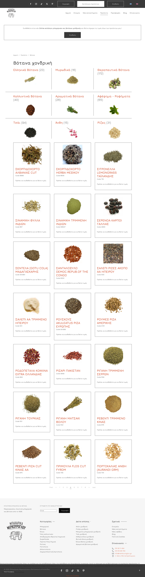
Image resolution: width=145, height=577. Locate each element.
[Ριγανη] (113, 356)
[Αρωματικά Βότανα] (72, 110)
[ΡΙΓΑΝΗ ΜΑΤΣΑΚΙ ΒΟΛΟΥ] (72, 403)
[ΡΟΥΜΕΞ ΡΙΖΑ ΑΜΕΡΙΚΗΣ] (113, 304)
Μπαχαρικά (44, 526)
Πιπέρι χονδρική (82, 529)
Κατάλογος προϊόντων (90, 4)
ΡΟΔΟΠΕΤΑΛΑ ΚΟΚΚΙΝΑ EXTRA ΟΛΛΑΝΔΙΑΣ (31, 372)
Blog (125, 13)
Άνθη (59, 122)
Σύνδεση (115, 4)
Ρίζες (101, 122)
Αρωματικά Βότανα (69, 96)
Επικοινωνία (135, 13)
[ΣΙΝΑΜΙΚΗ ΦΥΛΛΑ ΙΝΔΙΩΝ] (32, 205)
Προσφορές (115, 13)
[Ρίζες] (114, 133)
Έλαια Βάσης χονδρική (84, 542)
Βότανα (43, 529)
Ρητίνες (43, 544)
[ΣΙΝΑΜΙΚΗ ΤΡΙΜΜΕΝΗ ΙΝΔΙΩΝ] (72, 205)
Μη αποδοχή (19, 572)
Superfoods (44, 539)
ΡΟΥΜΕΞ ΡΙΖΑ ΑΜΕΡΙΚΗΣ (106, 321)
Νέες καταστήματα (119, 529)
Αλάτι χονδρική (81, 526)
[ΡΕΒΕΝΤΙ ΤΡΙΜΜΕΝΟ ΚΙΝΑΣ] (113, 403)
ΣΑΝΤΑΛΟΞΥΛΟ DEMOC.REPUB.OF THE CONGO (72, 271)
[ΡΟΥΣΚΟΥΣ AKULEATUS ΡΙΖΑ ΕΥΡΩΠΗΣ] (72, 304)
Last (94, 487)
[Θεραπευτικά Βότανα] (114, 83)
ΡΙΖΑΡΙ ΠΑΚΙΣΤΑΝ (68, 370)
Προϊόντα (104, 13)
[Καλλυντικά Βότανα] (30, 110)
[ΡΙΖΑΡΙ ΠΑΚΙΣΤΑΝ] (72, 356)
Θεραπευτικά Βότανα (113, 70)
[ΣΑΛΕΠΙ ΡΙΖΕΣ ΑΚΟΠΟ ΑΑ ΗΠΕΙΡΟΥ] (113, 253)
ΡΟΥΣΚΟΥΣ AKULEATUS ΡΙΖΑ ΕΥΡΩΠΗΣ (68, 323)
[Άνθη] (72, 133)
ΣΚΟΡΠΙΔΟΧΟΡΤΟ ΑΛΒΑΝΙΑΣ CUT (27, 170)
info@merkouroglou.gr (123, 553)
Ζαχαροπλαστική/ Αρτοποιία (51, 552)
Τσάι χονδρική (81, 534)
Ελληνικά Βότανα (25, 70)
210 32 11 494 (119, 548)
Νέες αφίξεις (117, 532)
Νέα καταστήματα (90, 13)
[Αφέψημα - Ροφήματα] (114, 110)
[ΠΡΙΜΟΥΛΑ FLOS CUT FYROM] (72, 451)
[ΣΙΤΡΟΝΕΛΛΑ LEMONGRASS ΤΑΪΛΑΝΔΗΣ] (113, 154)
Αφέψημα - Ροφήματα (113, 96)
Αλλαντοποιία (45, 549)
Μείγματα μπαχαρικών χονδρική (88, 532)
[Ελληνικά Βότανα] (30, 80)
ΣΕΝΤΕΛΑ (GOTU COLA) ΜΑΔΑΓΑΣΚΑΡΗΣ (31, 269)
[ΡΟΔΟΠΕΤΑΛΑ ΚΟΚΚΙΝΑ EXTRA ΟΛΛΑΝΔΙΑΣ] (32, 356)
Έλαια (42, 532)
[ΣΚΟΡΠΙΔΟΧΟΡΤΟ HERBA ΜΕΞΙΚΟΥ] (72, 154)
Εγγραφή (66, 4)
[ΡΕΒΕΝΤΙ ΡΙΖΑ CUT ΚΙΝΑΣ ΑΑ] (32, 451)
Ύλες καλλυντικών (46, 534)
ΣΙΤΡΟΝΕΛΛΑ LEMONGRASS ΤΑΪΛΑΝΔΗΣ (107, 172)
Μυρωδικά (62, 70)
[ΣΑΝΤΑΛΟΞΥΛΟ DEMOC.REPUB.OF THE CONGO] (72, 253)
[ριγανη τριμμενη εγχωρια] (32, 403)
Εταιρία (77, 13)
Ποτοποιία (44, 547)
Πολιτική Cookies (72, 576)
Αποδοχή (5, 572)
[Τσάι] (30, 133)
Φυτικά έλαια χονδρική (84, 539)
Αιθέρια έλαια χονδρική (85, 537)
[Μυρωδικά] (72, 80)
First (51, 487)
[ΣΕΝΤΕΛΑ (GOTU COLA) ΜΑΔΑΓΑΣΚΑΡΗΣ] (32, 253)
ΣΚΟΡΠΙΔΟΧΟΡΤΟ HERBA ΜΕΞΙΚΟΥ (68, 170)
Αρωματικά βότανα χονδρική (87, 544)
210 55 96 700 (120, 551)
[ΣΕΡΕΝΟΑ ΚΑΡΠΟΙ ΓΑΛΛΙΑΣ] (113, 205)
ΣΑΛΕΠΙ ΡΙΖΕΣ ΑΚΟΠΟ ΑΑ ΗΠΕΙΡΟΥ (112, 269)
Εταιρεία (115, 526)
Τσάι (16, 122)
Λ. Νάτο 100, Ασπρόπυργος (125, 556)
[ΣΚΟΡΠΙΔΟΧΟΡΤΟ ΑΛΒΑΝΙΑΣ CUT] (32, 154)
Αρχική (68, 13)
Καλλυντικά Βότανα (27, 96)
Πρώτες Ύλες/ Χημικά (48, 542)
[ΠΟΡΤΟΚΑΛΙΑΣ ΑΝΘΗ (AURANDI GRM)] (113, 451)
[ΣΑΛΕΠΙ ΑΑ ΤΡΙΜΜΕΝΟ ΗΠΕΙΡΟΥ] (32, 304)
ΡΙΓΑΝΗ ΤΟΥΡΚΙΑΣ (28, 418)
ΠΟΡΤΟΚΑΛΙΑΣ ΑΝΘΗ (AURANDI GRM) (111, 467)
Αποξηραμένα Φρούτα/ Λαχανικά (52, 537)
